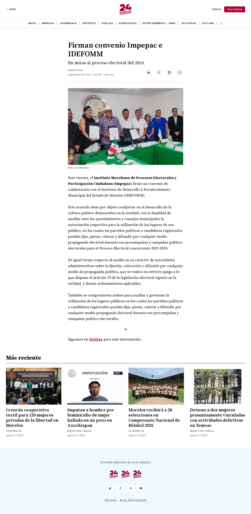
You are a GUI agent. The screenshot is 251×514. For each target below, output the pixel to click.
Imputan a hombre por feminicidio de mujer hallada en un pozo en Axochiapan (90, 417)
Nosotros (111, 500)
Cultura (208, 23)
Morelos (48, 23)
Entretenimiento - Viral (159, 23)
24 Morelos (14, 431)
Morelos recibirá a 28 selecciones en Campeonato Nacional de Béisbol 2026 (154, 417)
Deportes (89, 23)
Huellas (107, 23)
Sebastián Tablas (79, 431)
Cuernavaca (68, 23)
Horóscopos (128, 23)
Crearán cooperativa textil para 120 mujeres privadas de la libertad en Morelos (32, 417)
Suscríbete (234, 9)
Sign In (216, 9)
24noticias (75, 70)
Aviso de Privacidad (133, 500)
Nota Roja (189, 23)
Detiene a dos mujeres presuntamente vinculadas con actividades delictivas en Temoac (217, 417)
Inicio (32, 23)
